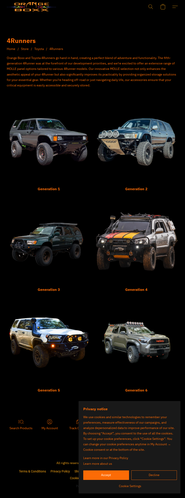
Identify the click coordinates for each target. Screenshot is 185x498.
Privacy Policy (60, 471)
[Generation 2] (136, 141)
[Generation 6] (136, 342)
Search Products (20, 428)
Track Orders (78, 428)
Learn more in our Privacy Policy (105, 458)
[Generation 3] (49, 241)
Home (11, 49)
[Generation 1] (49, 141)
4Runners (56, 49)
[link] (130, 484)
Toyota (39, 49)
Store (25, 49)
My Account (50, 428)
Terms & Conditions (32, 471)
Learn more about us (97, 464)
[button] (24, 6)
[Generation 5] (49, 342)
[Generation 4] (136, 241)
